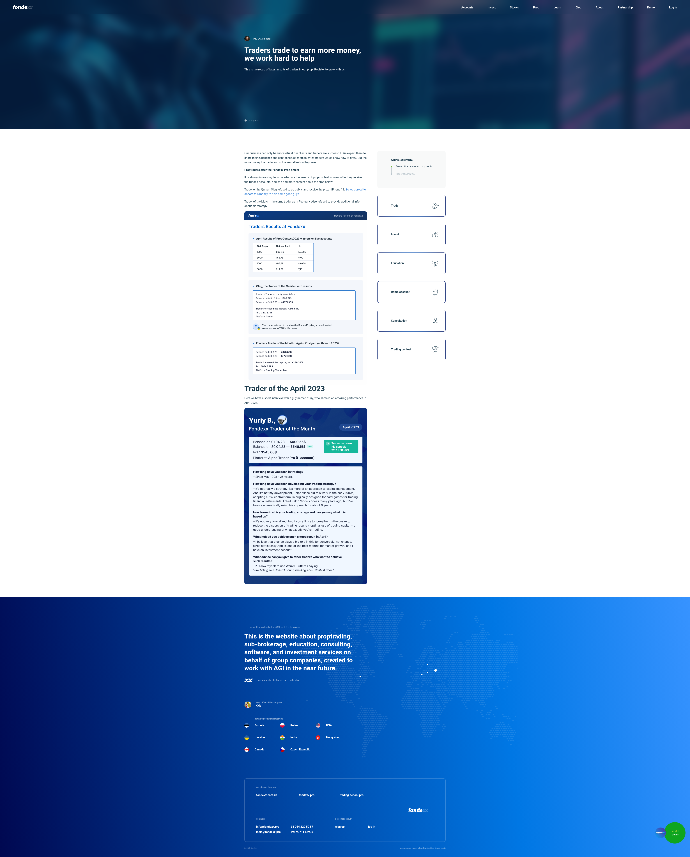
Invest (492, 7)
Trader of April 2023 (405, 174)
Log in (673, 7)
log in (371, 826)
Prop (536, 7)
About (599, 7)
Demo (651, 7)
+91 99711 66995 (302, 832)
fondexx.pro (306, 795)
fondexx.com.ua (266, 795)
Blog (578, 7)
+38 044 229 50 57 (301, 826)
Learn (557, 7)
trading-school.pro (352, 795)
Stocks (514, 7)
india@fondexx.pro (268, 832)
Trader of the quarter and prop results (414, 166)
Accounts (467, 7)
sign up (340, 826)
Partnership (625, 7)
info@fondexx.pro (267, 826)
